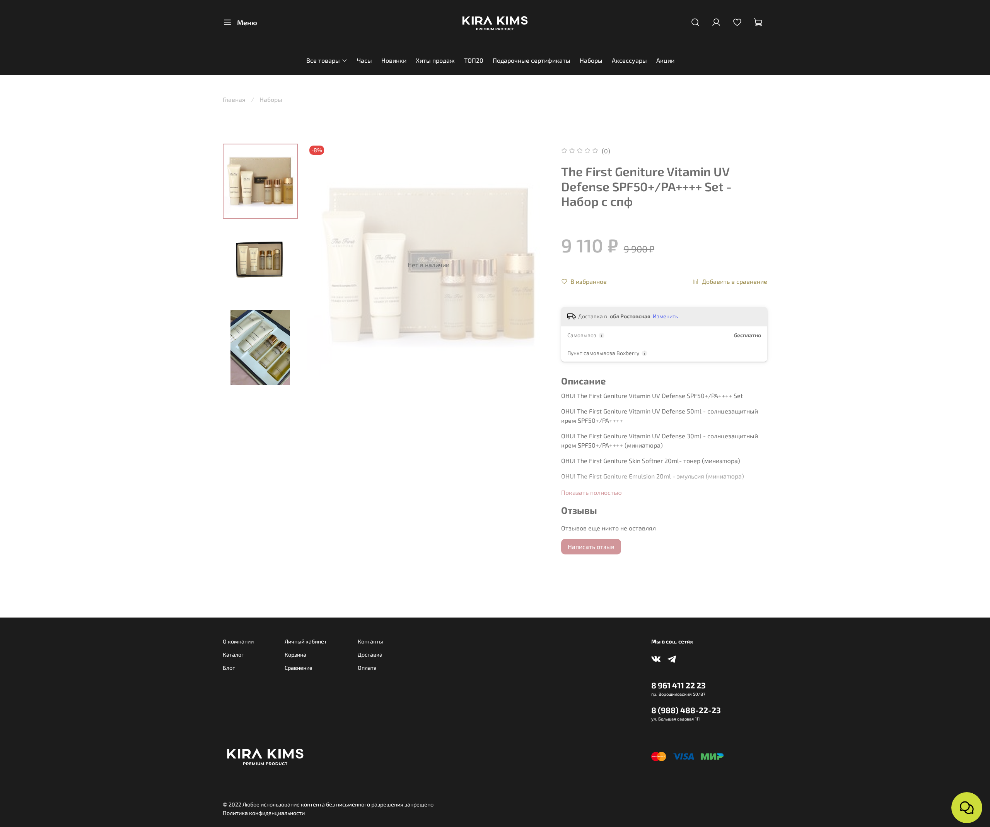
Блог (229, 667)
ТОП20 (473, 60)
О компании (238, 641)
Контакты (370, 641)
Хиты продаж (435, 60)
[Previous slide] (323, 265)
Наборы (591, 60)
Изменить (665, 316)
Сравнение (298, 667)
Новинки (393, 60)
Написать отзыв (591, 546)
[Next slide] (534, 265)
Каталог (233, 654)
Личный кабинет (306, 641)
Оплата (367, 667)
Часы (364, 60)
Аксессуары (629, 60)
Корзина (295, 654)
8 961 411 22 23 (678, 685)
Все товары (323, 60)
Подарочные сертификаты (531, 60)
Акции (665, 60)
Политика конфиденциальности (264, 813)
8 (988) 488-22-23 (686, 710)
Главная (234, 99)
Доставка (370, 654)
